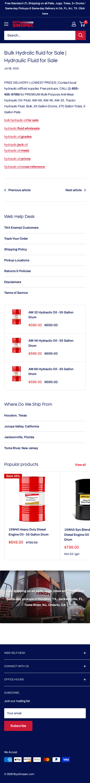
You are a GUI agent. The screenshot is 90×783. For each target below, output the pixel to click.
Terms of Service (16, 292)
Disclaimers (12, 282)
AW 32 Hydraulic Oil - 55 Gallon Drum (50, 315)
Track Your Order (16, 238)
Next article (74, 190)
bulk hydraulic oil (21, 120)
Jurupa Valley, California (21, 426)
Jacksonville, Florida (19, 437)
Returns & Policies (17, 271)
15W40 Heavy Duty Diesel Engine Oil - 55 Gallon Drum (29, 532)
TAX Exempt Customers (21, 227)
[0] (82, 24)
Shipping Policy (15, 249)
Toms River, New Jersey (21, 448)
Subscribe (18, 726)
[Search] (80, 35)
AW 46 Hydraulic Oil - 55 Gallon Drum (50, 343)
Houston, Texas (15, 415)
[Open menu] (6, 24)
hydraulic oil (18, 136)
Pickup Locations (16, 260)
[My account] (74, 24)
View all (80, 464)
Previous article (19, 190)
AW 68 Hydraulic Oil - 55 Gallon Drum (50, 371)
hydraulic (22, 128)
